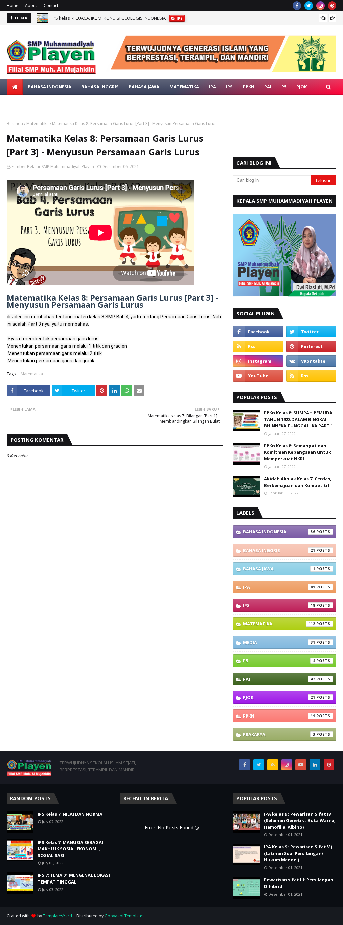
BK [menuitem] (47, 103)
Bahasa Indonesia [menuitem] (49, 87)
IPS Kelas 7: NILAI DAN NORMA (82, 19)
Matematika (37, 124)
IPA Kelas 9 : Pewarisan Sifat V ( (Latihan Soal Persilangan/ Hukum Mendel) (298, 853)
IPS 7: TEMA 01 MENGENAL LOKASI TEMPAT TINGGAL (74, 878)
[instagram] (320, 5)
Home (12, 5)
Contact (51, 5)
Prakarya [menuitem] (23, 103)
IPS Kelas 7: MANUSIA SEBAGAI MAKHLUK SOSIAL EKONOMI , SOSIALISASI (70, 848)
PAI (279, 679)
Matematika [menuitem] (184, 87)
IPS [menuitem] (229, 87)
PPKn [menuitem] (248, 87)
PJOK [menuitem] (301, 87)
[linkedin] (315, 764)
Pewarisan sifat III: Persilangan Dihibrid (298, 883)
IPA (279, 587)
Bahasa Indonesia (279, 532)
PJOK (279, 697)
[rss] (258, 346)
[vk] (311, 361)
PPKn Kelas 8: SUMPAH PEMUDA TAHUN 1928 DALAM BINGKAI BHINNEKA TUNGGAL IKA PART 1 (298, 419)
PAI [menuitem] (267, 87)
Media (279, 642)
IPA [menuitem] (212, 87)
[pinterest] (332, 5)
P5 (279, 661)
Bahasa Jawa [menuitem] (144, 87)
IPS (279, 605)
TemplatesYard (57, 916)
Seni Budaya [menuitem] (74, 103)
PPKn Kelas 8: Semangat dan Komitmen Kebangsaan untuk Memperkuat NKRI (297, 452)
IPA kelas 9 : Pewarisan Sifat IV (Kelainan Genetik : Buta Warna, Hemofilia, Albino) (300, 820)
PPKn (279, 716)
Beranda (15, 124)
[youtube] (258, 376)
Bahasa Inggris (279, 550)
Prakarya (279, 734)
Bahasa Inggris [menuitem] (100, 87)
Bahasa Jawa (279, 569)
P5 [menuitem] (283, 87)
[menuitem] (15, 87)
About (31, 5)
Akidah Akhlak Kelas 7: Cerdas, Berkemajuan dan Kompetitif (297, 482)
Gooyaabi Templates (124, 916)
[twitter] (308, 5)
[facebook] (297, 5)
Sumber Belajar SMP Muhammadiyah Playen (52, 166)
